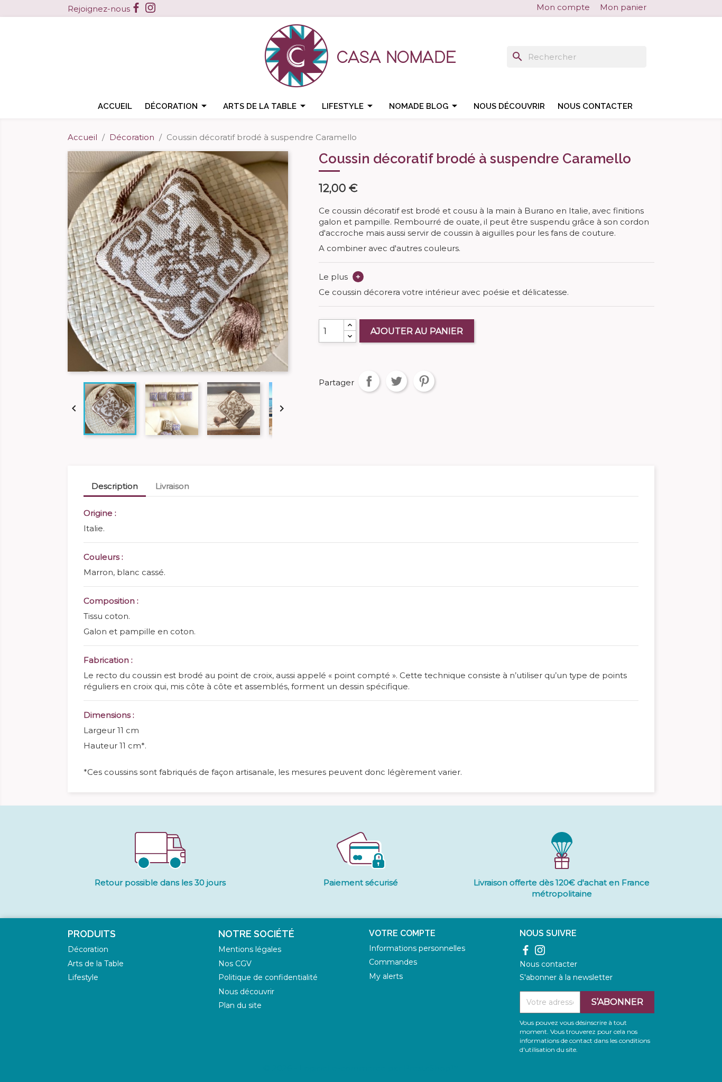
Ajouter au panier (417, 331)
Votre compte (402, 933)
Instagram (150, 8)
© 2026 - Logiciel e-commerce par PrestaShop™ (361, 1068)
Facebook (136, 8)
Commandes (393, 962)
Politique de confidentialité (268, 977)
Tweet (396, 381)
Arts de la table (266, 105)
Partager (368, 381)
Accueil (115, 106)
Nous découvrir (509, 106)
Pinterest (423, 381)
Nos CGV (235, 963)
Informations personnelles (417, 948)
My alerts (386, 976)
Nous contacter (595, 106)
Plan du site (240, 1005)
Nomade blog (425, 105)
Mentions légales (249, 949)
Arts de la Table (96, 963)
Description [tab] (114, 486)
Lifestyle (349, 105)
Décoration (177, 105)
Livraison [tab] (172, 486)
